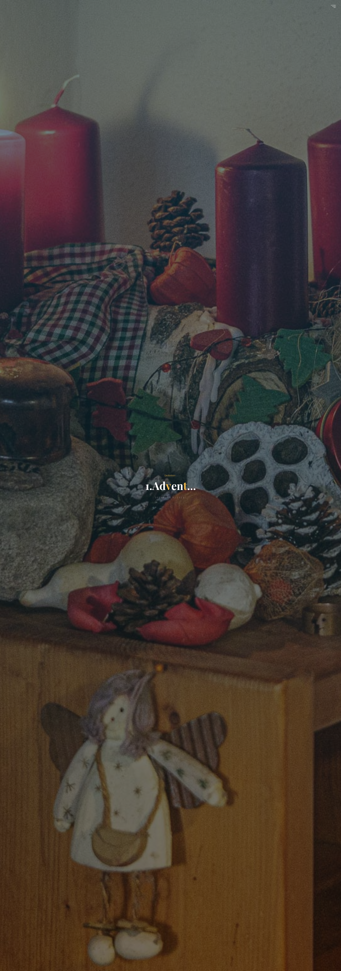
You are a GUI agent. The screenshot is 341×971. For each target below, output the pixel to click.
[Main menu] (333, 6)
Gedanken (170, 475)
